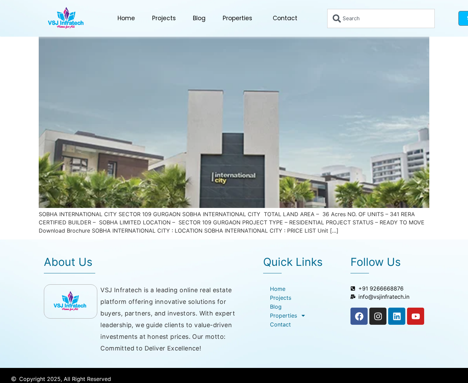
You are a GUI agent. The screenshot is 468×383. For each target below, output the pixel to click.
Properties (237, 18)
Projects (164, 18)
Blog (199, 18)
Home (126, 18)
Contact (285, 18)
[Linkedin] (396, 316)
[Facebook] (359, 316)
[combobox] (381, 18)
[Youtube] (415, 316)
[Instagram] (377, 316)
